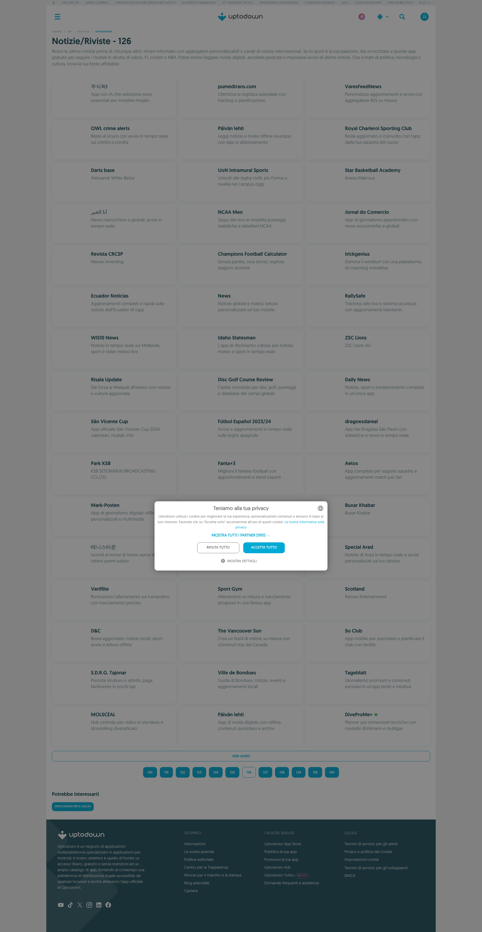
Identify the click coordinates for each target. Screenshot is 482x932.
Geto (344, 2)
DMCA (349, 875)
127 (265, 772)
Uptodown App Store (282, 843)
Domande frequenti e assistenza (291, 882)
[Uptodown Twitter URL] (79, 905)
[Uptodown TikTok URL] (70, 905)
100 (150, 772)
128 (282, 772)
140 (331, 772)
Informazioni (195, 843)
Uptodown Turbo (285, 875)
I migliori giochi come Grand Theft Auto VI (145, 2)
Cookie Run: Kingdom (320, 2)
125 (232, 772)
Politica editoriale (198, 859)
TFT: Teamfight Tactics (237, 2)
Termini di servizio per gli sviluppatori (376, 867)
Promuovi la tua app (281, 859)
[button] (241, 535)
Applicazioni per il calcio (73, 806)
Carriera (191, 890)
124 (215, 772)
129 (298, 772)
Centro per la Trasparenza (206, 867)
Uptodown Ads (277, 867)
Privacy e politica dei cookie (368, 851)
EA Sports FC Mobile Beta (199, 2)
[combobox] (320, 508)
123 (199, 772)
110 (166, 772)
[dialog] (241, 535)
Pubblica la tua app (280, 851)
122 (182, 772)
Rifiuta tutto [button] (218, 547)
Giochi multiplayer (368, 2)
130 (315, 772)
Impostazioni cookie (361, 859)
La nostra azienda (199, 851)
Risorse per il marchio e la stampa (213, 875)
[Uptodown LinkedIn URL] (98, 905)
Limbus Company (97, 2)
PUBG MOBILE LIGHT (400, 2)
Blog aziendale (196, 882)
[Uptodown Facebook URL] (108, 905)
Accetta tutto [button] (264, 547)
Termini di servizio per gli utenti (370, 843)
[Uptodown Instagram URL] (89, 905)
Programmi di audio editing (279, 2)
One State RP (70, 2)
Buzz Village (428, 2)
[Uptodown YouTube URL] (60, 905)
